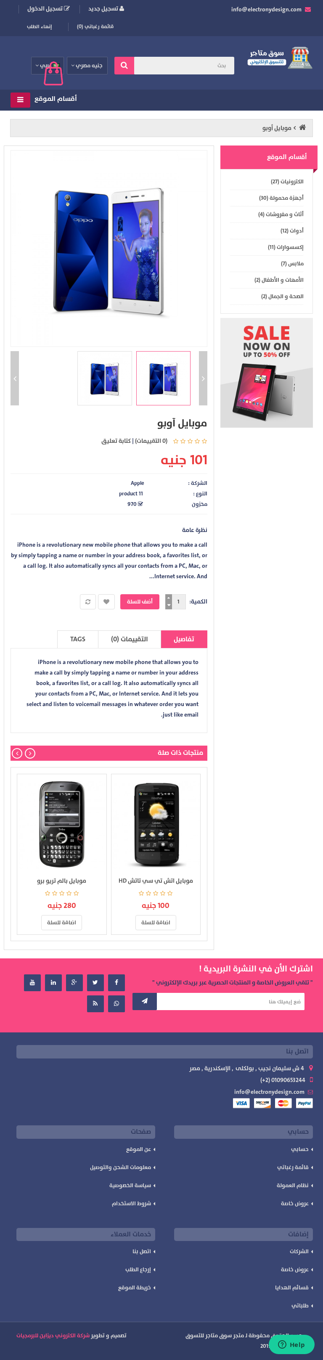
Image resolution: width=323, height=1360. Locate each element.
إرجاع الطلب (138, 1269)
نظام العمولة (293, 1185)
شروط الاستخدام (131, 1203)
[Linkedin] (53, 982)
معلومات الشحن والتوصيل (120, 1167)
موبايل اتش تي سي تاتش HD (156, 881)
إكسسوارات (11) (286, 247)
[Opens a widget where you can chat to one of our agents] (291, 1345)
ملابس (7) (292, 263)
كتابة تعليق (116, 441)
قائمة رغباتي (293, 1167)
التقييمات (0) (129, 639)
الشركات (299, 1251)
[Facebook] (116, 982)
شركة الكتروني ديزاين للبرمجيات (53, 1335)
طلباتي (300, 1305)
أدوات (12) (292, 230)
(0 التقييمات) (151, 441)
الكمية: (198, 601)
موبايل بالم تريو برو (61, 881)
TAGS (77, 639)
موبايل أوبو (276, 128)
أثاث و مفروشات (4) (281, 214)
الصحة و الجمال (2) (282, 296)
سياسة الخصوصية (130, 1185)
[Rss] (95, 1003)
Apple (137, 483)
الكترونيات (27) (287, 181)
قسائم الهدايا (292, 1287)
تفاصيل (184, 639)
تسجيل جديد (103, 8)
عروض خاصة (295, 1203)
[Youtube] (32, 982)
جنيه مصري (88, 65)
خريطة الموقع (134, 1287)
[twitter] (95, 982)
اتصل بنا (141, 1251)
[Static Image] (266, 373)
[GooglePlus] (74, 982)
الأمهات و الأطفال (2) (279, 280)
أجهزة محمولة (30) (281, 198)
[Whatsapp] (116, 1003)
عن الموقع (138, 1149)
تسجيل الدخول (45, 8)
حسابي (300, 1149)
